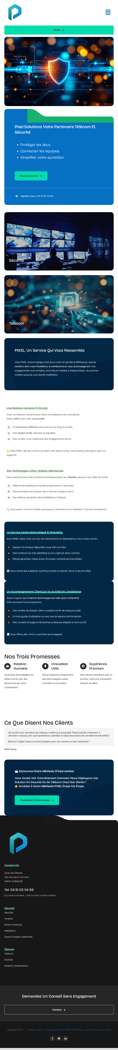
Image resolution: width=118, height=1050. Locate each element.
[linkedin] (65, 1038)
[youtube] (59, 1038)
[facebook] (52, 1038)
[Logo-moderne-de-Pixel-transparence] (18, 831)
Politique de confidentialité (59, 1030)
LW (22, 1030)
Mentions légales (35, 1030)
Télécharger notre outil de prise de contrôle (91, 1030)
